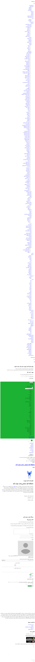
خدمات (32, 23)
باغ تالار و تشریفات (28, 227)
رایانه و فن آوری (27, 75)
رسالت (30, 287)
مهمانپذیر (29, 329)
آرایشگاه (28, 218)
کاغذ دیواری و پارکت (27, 90)
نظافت (29, 74)
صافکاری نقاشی (29, 349)
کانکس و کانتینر (27, 137)
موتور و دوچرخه (29, 202)
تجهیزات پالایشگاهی (27, 126)
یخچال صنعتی (27, 57)
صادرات (30, 283)
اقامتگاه (32, 325)
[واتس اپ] (17, 565)
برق (32, 18)
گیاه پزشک (28, 201)
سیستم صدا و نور (27, 190)
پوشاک (30, 44)
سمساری (28, 113)
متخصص (30, 264)
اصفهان (33, 467)
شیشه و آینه (28, 170)
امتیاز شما (31, 527)
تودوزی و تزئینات (28, 347)
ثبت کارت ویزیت (31, 455)
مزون (29, 50)
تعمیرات (30, 43)
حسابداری (29, 39)
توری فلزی (28, 143)
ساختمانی (29, 19)
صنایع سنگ (29, 243)
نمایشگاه (30, 351)
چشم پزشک (29, 265)
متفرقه (29, 32)
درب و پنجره (28, 167)
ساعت (29, 189)
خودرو (32, 342)
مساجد (32, 311)
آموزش (32, 444)
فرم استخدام (31, 452)
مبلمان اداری (28, 107)
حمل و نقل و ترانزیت (28, 203)
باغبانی (28, 81)
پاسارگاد (30, 307)
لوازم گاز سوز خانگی (27, 176)
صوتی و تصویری (27, 99)
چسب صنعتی (28, 141)
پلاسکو (29, 115)
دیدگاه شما (31, 534)
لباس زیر (28, 166)
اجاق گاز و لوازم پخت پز (26, 82)
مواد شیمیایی (27, 124)
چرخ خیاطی (28, 112)
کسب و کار (28, 207)
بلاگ (32, 451)
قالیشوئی (28, 186)
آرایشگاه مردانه (27, 182)
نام (32, 535)
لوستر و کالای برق (27, 58)
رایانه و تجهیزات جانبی (26, 249)
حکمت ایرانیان (29, 303)
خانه (34, 457)
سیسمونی (28, 114)
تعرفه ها (32, 446)
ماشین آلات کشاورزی (26, 132)
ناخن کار (28, 220)
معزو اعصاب (29, 266)
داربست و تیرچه (27, 156)
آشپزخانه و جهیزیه (28, 239)
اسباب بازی (28, 54)
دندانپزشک (29, 256)
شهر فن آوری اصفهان (28, 245)
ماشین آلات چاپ (27, 135)
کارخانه (32, 14)
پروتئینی (30, 246)
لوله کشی (28, 157)
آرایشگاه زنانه (28, 67)
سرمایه (30, 306)
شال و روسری (28, 162)
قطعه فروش (29, 10)
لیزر (29, 222)
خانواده (28, 205)
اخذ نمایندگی (31, 447)
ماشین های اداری (27, 131)
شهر (30, 300)
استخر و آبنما (29, 194)
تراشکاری (28, 120)
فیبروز (29, 221)
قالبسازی (28, 119)
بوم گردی (30, 330)
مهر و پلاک (28, 148)
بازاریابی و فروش (27, 77)
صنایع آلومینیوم (30, 338)
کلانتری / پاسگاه (30, 323)
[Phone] (20, 565)
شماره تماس (31, 376)
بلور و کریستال (27, 96)
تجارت (30, 284)
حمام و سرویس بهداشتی (26, 71)
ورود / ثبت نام (31, 378)
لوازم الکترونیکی (29, 247)
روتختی (28, 108)
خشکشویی (28, 88)
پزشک (32, 254)
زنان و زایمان (29, 262)
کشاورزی (30, 292)
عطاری (30, 211)
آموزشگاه (30, 40)
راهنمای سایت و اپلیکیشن (29, 627)
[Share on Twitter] (19, 570)
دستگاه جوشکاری (27, 139)
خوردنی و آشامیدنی (28, 26)
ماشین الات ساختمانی (26, 122)
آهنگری (28, 152)
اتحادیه (32, 315)
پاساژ (32, 318)
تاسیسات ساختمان (30, 16)
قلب (30, 260)
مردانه (29, 45)
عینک (29, 160)
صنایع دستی (31, 5)
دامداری (32, 324)
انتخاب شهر (31, 382)
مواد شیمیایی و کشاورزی (26, 125)
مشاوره (30, 204)
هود (29, 110)
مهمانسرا (30, 328)
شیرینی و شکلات (27, 184)
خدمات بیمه (29, 25)
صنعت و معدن (29, 293)
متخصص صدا (29, 274)
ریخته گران (28, 150)
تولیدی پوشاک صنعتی (26, 163)
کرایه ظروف (28, 105)
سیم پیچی (28, 121)
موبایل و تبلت (28, 248)
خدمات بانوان (29, 217)
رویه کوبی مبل (27, 100)
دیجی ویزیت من (30, 624)
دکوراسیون (28, 102)
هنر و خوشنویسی (30, 335)
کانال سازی (28, 171)
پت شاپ (28, 183)
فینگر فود (28, 35)
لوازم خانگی (31, 6)
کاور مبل (28, 116)
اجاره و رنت (29, 348)
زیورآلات (30, 37)
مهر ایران (30, 309)
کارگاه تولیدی (31, 336)
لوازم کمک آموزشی (27, 153)
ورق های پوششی (28, 235)
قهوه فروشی (28, 181)
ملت (30, 280)
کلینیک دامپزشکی (28, 233)
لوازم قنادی (28, 185)
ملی (30, 281)
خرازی (29, 83)
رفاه (30, 291)
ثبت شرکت (28, 177)
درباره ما (32, 449)
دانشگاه (32, 317)
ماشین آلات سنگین (27, 134)
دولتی (30, 278)
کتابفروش (28, 154)
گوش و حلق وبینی (28, 267)
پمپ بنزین (31, 312)
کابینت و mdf (28, 86)
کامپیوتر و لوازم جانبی (26, 159)
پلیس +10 (31, 322)
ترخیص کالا (29, 224)
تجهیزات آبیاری (27, 145)
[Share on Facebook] (14, 570)
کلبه (30, 331)
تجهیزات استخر (27, 56)
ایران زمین (29, 305)
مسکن (30, 294)
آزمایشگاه (29, 270)
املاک (32, 340)
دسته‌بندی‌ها (31, 454)
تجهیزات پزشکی (27, 61)
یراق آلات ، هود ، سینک (27, 234)
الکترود (29, 129)
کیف (30, 232)
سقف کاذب (28, 169)
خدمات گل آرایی (29, 195)
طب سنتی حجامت (28, 226)
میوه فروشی (29, 209)
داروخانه (30, 273)
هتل (30, 326)
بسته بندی (28, 128)
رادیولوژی (30, 271)
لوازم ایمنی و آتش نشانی (26, 165)
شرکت (32, 13)
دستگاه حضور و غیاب (26, 69)
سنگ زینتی (28, 55)
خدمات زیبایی (29, 229)
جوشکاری (28, 151)
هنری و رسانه (28, 80)
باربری (30, 223)
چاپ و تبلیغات (29, 42)
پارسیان (30, 298)
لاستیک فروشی (29, 344)
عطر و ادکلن (28, 62)
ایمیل (32, 537)
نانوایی (30, 216)
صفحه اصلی (31, 443)
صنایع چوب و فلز (27, 147)
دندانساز (30, 255)
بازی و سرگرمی (29, 38)
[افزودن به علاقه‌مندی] (15, 565)
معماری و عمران (27, 76)
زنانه (29, 46)
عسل (29, 87)
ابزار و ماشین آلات (30, 17)
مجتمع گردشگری (28, 334)
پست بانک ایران (29, 296)
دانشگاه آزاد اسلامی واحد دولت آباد (25, 465)
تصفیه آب (28, 173)
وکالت (30, 196)
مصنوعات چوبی (27, 118)
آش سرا (28, 33)
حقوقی (29, 208)
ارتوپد (30, 259)
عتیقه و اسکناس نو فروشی (26, 94)
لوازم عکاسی (28, 146)
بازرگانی (32, 11)
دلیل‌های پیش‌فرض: (30, 582)
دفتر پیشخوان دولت (28, 230)
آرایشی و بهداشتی (28, 191)
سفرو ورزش (31, 22)
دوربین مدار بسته (27, 138)
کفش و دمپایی (27, 89)
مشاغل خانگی (29, 192)
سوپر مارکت (28, 63)
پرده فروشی (28, 84)
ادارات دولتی (31, 310)
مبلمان (30, 213)
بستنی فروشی (27, 36)
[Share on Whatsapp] (16, 570)
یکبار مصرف (28, 64)
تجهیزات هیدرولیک (27, 127)
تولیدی (32, 12)
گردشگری (30, 304)
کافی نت (30, 236)
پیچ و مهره (28, 144)
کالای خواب (29, 215)
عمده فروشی (29, 51)
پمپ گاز (30, 210)
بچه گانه (28, 48)
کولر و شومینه (27, 175)
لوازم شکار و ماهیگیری (26, 93)
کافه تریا (28, 27)
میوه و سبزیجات (27, 31)
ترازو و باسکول (27, 188)
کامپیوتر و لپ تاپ (28, 237)
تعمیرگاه (30, 8)
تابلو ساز (30, 228)
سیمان (29, 179)
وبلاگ (32, 625)
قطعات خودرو (29, 343)
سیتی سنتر (29, 319)
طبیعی (29, 199)
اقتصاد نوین (29, 297)
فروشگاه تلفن (28, 97)
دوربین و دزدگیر (27, 178)
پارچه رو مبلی (28, 95)
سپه (30, 285)
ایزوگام (28, 70)
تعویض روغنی (29, 345)
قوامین (30, 288)
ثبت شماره (3, 560)
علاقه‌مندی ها (31, 438)
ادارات (32, 316)
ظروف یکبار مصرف (27, 65)
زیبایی (30, 261)
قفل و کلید (28, 158)
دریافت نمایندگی (30, 629)
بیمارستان (31, 275)
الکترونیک (29, 20)
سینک (29, 109)
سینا (30, 290)
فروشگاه (30, 7)
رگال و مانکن (28, 164)
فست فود (28, 30)
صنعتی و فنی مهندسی (26, 73)
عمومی (30, 258)
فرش (29, 59)
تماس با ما (31, 450)
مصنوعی (28, 198)
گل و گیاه (29, 197)
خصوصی (30, 277)
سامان (30, 299)
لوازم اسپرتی (29, 353)
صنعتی (32, 337)
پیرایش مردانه (27, 68)
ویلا (30, 332)
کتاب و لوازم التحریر (28, 24)
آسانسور (28, 172)
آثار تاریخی (31, 321)
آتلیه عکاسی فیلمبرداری (27, 214)
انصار (30, 286)
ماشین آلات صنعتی (27, 133)
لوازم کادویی (28, 101)
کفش (29, 49)
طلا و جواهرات (29, 242)
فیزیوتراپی (29, 272)
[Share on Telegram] (21, 570)
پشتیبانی (31, 445)
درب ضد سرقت (27, 140)
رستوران (28, 29)
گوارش (30, 268)
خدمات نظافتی (27, 103)
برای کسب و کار (30, 355)
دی (30, 302)
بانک (32, 279)
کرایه (32, 253)
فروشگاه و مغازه (29, 52)
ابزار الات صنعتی (27, 106)
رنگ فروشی (28, 92)
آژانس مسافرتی (29, 240)
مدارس (32, 313)
